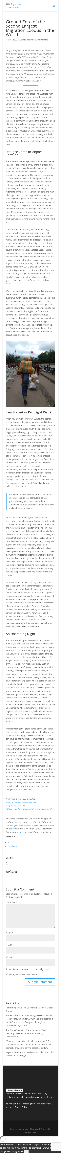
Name (9, 932)
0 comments (42, 39)
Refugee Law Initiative (20, 825)
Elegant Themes (29, 1129)
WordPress (30, 1132)
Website (9, 957)
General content (26, 39)
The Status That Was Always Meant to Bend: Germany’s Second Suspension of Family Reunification (26, 1033)
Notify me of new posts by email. (24, 974)
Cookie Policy (21, 1107)
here (22, 832)
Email (9, 945)
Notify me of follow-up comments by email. (29, 969)
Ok (26, 1151)
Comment (11, 902)
